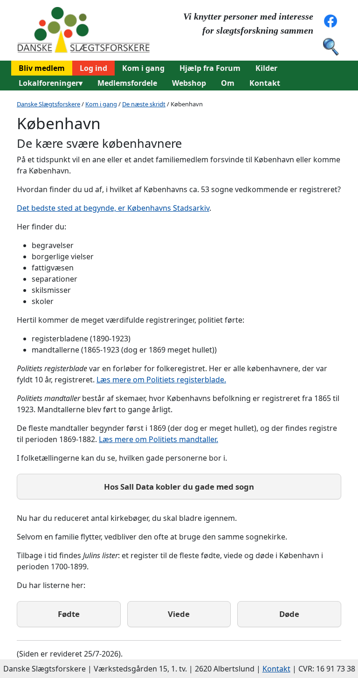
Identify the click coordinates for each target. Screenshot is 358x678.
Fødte (69, 614)
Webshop (189, 83)
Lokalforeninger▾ (51, 83)
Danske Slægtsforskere (48, 104)
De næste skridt (143, 104)
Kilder (266, 68)
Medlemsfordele (127, 83)
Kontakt (264, 83)
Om (227, 83)
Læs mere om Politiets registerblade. (161, 379)
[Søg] (330, 46)
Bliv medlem (42, 68)
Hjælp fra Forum (210, 68)
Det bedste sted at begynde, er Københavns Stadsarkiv (113, 208)
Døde (289, 614)
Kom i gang (143, 68)
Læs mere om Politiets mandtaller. (158, 439)
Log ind (93, 68)
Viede (179, 614)
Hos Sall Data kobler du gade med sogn (179, 486)
